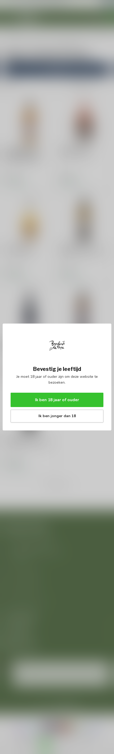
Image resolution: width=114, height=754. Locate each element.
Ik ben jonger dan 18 (57, 415)
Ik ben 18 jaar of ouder (57, 400)
